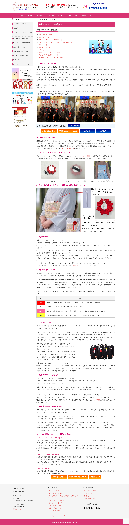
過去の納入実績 (50, 15)
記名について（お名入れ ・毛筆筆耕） (51, 52)
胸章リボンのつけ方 (45, 37)
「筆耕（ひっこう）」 (79, 265)
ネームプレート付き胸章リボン (21, 42)
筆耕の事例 (96, 400)
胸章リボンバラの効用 (46, 35)
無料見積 (103, 8)
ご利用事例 (30, 15)
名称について (43, 45)
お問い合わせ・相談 (86, 15)
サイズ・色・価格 (18, 15)
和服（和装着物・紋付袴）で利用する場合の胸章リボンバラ (57, 42)
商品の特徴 (39, 15)
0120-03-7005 (98, 4)
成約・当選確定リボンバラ (20, 51)
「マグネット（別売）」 (85, 156)
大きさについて (43, 50)
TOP (37, 19)
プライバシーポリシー (90, 493)
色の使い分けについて (46, 47)
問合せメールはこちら (19, 509)
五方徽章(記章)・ (22, 33)
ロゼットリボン (17, 60)
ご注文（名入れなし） (49, 131)
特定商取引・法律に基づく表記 (92, 490)
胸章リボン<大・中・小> (20, 24)
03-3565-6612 (74, 126)
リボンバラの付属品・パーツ (21, 55)
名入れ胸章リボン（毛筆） (20, 28)
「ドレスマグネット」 (67, 148)
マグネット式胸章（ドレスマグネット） (51, 40)
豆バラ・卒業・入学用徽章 (20, 38)
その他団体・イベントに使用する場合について (53, 57)
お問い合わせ (95, 477)
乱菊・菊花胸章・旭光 (19, 47)
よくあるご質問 (73, 15)
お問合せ (94, 8)
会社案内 (86, 496)
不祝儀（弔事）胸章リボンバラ (48, 55)
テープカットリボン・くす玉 (21, 64)
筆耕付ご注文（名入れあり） (68, 131)
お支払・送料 (61, 15)
